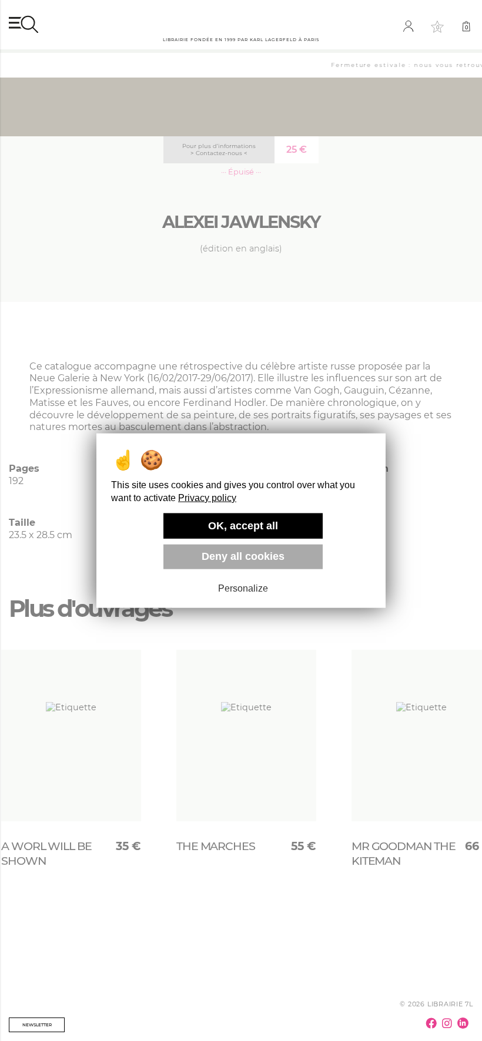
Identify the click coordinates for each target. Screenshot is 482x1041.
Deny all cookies (243, 556)
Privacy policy (207, 498)
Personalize (243, 588)
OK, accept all (243, 526)
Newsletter (37, 1024)
